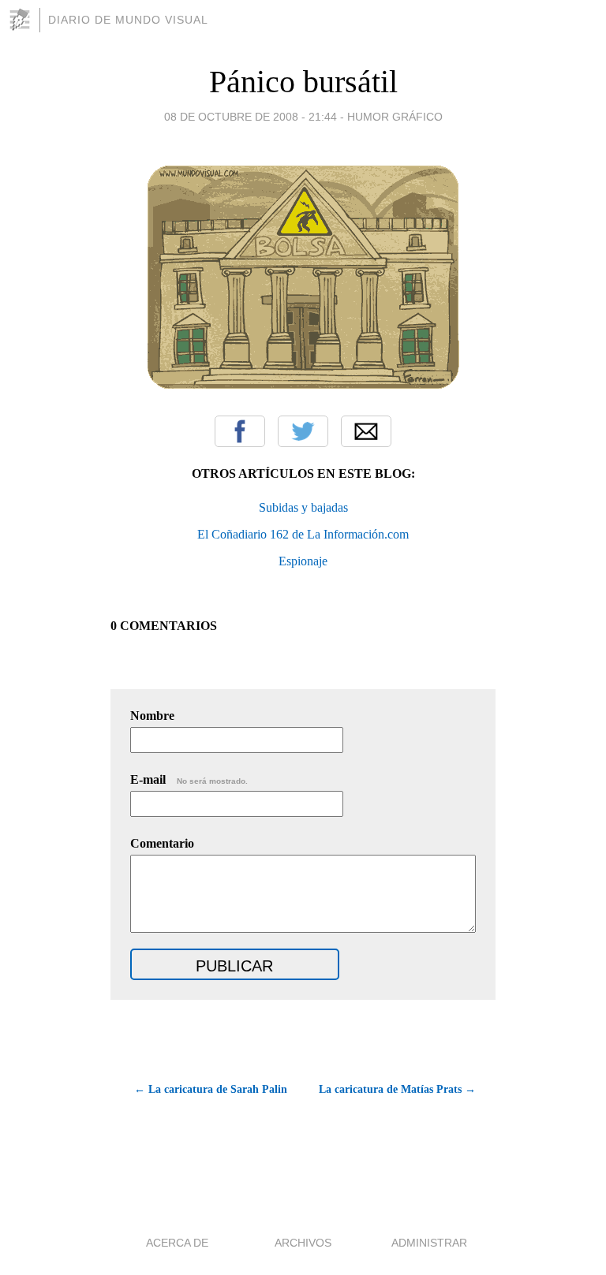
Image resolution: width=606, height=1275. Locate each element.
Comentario (162, 843)
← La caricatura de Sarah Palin (210, 1089)
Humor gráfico (395, 116)
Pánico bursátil (303, 81)
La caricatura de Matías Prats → (397, 1089)
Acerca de (177, 1242)
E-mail (189, 779)
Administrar (429, 1242)
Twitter (303, 431)
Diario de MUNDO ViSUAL (128, 19)
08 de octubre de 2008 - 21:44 (250, 116)
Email (366, 431)
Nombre (152, 715)
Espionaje (303, 561)
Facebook (240, 431)
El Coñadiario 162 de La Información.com (303, 534)
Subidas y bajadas (303, 507)
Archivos (303, 1242)
